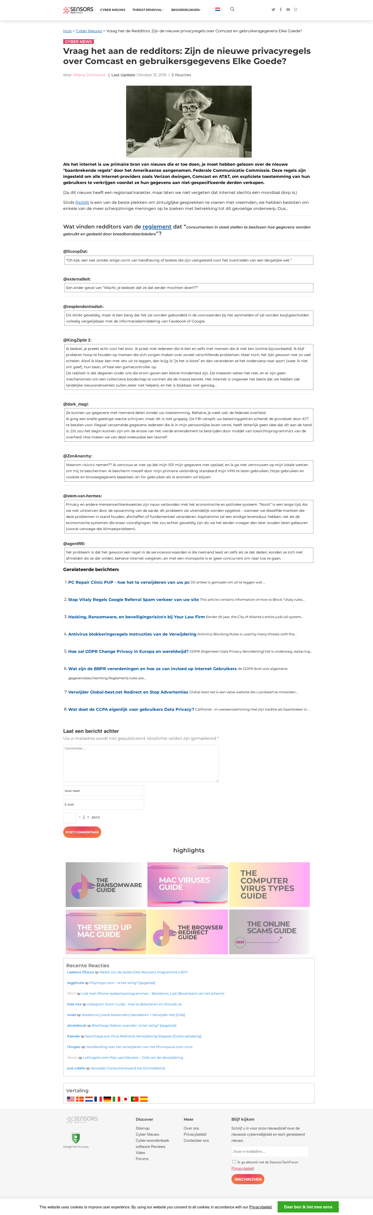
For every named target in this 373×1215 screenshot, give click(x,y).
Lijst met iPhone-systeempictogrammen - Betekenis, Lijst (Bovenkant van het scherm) (152, 993)
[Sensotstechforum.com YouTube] (288, 10)
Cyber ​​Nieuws (112, 10)
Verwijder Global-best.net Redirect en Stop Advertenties (128, 692)
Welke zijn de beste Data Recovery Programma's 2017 (143, 972)
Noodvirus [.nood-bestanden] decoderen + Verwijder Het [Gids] (133, 1015)
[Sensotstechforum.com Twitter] (273, 10)
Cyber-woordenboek (152, 1140)
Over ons (191, 1128)
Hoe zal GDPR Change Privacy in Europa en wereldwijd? (128, 651)
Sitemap (142, 1128)
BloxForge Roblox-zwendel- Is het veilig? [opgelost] (134, 1025)
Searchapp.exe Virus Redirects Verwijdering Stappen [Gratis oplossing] (143, 1036)
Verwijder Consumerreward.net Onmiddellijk (128, 1068)
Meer (188, 1119)
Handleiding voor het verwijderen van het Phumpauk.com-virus (139, 1047)
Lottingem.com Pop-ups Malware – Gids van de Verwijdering (133, 1057)
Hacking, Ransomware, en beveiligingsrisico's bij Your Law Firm (136, 616)
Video (140, 1152)
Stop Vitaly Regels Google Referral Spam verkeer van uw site (133, 599)
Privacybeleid (260, 1206)
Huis (67, 30)
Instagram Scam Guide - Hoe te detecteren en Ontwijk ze (134, 1004)
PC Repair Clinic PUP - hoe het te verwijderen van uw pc (129, 582)
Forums (142, 1158)
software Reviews (150, 1146)
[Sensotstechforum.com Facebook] (281, 10)
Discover (144, 1119)
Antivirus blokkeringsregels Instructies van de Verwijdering (132, 634)
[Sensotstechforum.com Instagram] (295, 10)
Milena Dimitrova (89, 74)
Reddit (82, 202)
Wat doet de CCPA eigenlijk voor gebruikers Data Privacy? (131, 709)
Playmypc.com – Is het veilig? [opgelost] (122, 983)
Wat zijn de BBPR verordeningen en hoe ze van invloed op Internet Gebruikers (152, 668)
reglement (157, 226)
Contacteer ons (196, 1140)
